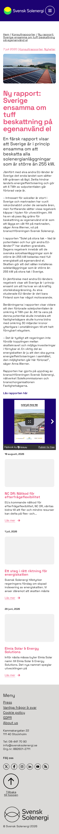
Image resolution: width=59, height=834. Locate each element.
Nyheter (49, 49)
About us (10, 723)
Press (7, 702)
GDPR (7, 717)
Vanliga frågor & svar (20, 707)
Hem (6, 34)
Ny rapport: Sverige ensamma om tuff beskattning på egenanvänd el (29, 37)
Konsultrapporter (23, 34)
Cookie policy (14, 712)
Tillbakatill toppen (11, 793)
